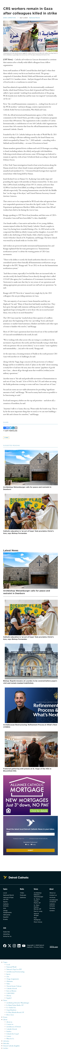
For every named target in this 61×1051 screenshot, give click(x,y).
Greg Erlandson (11, 1010)
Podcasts (23, 895)
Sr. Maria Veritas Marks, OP (37, 901)
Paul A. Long (38, 911)
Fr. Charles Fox (11, 1007)
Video (22, 893)
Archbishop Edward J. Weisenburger (38, 894)
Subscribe (6, 932)
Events (5, 919)
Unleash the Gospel (12, 1034)
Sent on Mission (11, 991)
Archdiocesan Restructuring (15, 972)
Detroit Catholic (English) (11, 1046)
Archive (5, 1048)
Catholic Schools (6, 905)
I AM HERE (10, 993)
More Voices (38, 922)
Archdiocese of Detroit (53, 900)
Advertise (6, 934)
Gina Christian (9, 18)
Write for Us (7, 936)
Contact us (53, 895)
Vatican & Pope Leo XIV (8, 898)
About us (52, 893)
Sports (5, 901)
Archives (52, 897)
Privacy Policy (26, 838)
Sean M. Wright (36, 914)
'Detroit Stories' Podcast (13, 986)
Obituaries (6, 914)
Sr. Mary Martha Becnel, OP (37, 907)
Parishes (52, 908)
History (8, 995)
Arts (4, 908)
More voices (10, 1015)
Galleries (23, 897)
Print (6, 437)
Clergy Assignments (7, 911)
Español (5, 917)
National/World (34, 18)
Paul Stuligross (37, 918)
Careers (52, 910)
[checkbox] (31, 845)
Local (5, 893)
